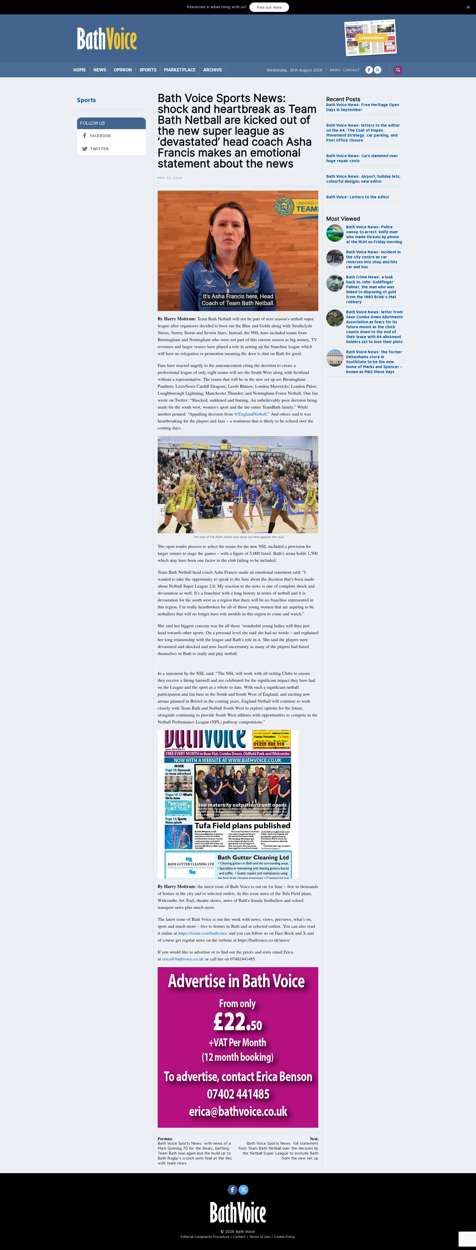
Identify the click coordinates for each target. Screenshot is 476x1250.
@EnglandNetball (250, 414)
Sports (148, 69)
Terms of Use (259, 1236)
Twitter (99, 149)
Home (79, 69)
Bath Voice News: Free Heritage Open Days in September (362, 107)
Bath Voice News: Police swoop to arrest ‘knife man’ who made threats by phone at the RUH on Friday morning (374, 234)
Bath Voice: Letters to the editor (357, 197)
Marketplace (180, 69)
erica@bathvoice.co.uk (183, 959)
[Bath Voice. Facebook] (369, 70)
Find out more (269, 7)
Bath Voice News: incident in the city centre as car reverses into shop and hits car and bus (373, 259)
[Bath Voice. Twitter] (377, 70)
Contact (351, 70)
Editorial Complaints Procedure (205, 1236)
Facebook (100, 135)
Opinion (123, 69)
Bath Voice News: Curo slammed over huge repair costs (362, 158)
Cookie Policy (284, 1236)
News (99, 69)
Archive (212, 69)
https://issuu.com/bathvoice (202, 933)
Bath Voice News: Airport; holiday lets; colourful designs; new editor (363, 178)
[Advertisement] (364, 461)
